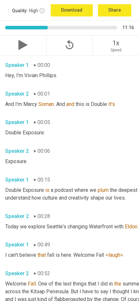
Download (71, 10)
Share (114, 10)
